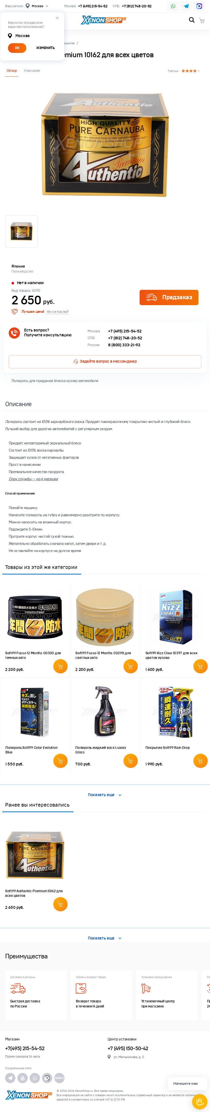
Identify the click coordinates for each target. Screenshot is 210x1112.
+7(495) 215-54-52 (24, 1049)
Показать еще (101, 795)
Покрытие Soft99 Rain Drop (167, 748)
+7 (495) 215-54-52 (92, 6)
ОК (17, 48)
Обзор (12, 70)
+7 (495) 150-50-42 (128, 1049)
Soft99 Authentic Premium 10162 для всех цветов (33, 893)
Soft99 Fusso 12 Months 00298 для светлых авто (103, 655)
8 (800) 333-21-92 (124, 344)
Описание (32, 70)
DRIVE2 (59, 1078)
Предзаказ (177, 297)
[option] (105, 145)
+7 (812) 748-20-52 (137, 6)
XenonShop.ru (84, 1091)
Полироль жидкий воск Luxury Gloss (100, 750)
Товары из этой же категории (41, 567)
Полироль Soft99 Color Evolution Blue (31, 750)
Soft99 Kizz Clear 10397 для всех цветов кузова (171, 655)
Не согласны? (58, 311)
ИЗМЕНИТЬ (45, 48)
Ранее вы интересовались (37, 805)
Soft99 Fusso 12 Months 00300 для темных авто (33, 655)
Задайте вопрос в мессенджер (108, 361)
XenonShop (103, 20)
